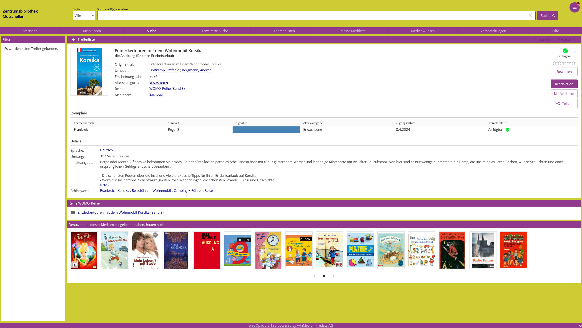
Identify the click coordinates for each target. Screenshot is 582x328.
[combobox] (311, 15)
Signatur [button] (241, 123)
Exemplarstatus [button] (497, 123)
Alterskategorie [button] (313, 123)
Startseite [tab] (30, 30)
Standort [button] (173, 123)
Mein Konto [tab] (92, 30)
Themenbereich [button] (84, 123)
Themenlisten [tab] (284, 30)
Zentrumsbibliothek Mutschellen (20, 13)
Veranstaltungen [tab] (493, 30)
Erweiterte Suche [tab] (215, 30)
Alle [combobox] (78, 15)
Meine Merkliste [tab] (353, 30)
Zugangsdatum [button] (405, 123)
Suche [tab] (151, 30)
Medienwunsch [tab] (423, 30)
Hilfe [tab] (555, 30)
